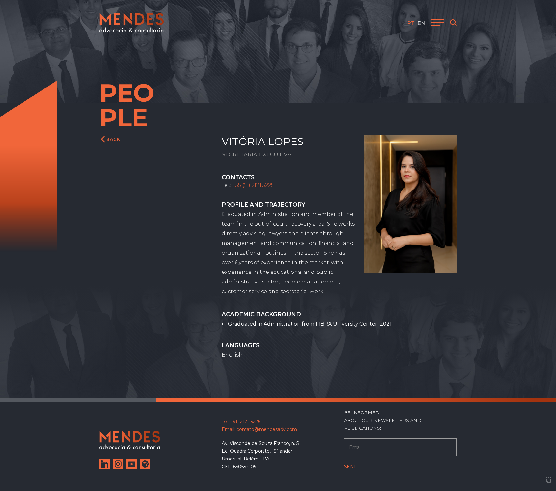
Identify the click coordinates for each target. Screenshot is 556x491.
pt (410, 23)
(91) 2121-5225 (245, 421)
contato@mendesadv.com (266, 429)
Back (113, 139)
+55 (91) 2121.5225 (253, 185)
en (421, 23)
